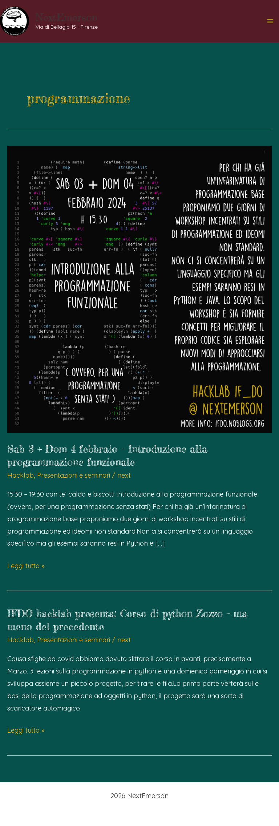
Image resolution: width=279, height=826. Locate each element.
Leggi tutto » (25, 566)
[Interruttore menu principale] (270, 21)
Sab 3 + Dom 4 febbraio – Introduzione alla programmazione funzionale (107, 455)
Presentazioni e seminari (73, 475)
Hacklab (20, 475)
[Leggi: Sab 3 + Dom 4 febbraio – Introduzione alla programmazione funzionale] (139, 288)
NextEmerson (66, 17)
